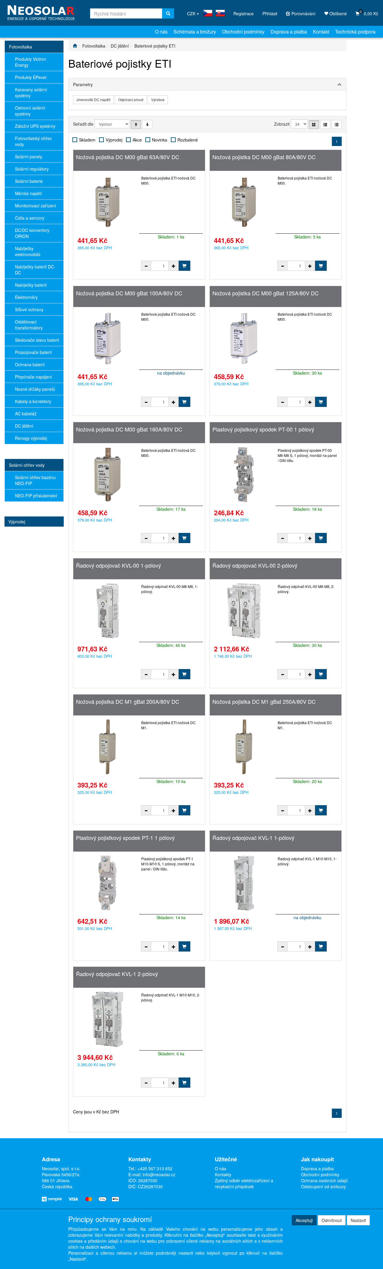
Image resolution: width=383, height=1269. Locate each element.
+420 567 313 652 (155, 1168)
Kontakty (223, 1174)
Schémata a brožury (195, 31)
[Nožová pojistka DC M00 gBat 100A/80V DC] (107, 338)
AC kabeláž (26, 414)
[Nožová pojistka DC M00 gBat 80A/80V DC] (243, 202)
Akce (137, 140)
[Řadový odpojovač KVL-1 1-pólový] (243, 883)
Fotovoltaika (20, 47)
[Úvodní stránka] (75, 46)
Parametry (83, 84)
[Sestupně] (147, 124)
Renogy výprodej (31, 438)
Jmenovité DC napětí (93, 99)
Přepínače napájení (33, 377)
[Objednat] (184, 266)
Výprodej (16, 522)
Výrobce (158, 99)
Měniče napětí (28, 193)
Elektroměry (26, 297)
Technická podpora (355, 31)
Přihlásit (269, 13)
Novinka (159, 140)
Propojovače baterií (33, 352)
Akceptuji (304, 1220)
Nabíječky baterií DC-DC (35, 270)
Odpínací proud (130, 99)
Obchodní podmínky (243, 31)
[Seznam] (325, 124)
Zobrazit (282, 124)
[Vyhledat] (168, 13)
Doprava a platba (288, 31)
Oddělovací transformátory (29, 325)
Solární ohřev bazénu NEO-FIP (35, 480)
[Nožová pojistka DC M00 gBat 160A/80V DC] (107, 474)
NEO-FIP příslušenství (36, 496)
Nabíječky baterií (31, 285)
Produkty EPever (31, 77)
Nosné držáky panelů (35, 389)
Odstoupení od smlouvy (323, 1186)
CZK (192, 13)
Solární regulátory (32, 169)
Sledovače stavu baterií (37, 340)
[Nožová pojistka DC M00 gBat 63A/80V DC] (107, 202)
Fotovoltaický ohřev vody (33, 141)
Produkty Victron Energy (30, 62)
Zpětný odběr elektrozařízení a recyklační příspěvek (244, 1183)
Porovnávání (302, 13)
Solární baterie (29, 181)
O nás (161, 31)
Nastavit (358, 1220)
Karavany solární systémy (31, 92)
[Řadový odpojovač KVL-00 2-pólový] (243, 611)
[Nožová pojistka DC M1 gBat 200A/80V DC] (107, 747)
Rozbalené (187, 140)
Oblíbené (337, 13)
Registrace (243, 13)
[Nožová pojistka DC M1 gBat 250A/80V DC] (243, 747)
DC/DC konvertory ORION (32, 233)
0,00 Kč (369, 12)
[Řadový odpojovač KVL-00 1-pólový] (107, 611)
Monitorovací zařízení (35, 206)
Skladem (87, 140)
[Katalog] (314, 124)
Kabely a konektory (33, 401)
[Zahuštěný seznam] (337, 124)
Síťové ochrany (29, 309)
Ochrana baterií (30, 364)
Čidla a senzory (29, 218)
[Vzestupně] (136, 124)
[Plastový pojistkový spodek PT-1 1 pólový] (107, 883)
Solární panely (28, 156)
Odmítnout (332, 1220)
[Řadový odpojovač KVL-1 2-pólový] (107, 1019)
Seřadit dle (83, 124)
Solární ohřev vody (27, 465)
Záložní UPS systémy (35, 126)
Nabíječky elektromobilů (27, 251)
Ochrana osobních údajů (324, 1180)
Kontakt (321, 31)
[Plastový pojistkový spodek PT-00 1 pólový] (243, 474)
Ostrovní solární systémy (30, 111)
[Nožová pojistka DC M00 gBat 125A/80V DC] (243, 338)
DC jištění (24, 426)
